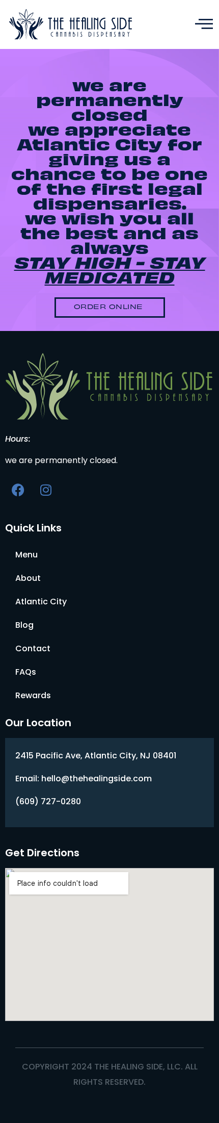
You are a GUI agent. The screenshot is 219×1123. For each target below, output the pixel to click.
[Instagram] (46, 489)
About (28, 578)
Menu (26, 554)
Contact (32, 648)
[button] (109, 307)
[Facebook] (18, 489)
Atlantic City (41, 601)
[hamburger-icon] (202, 24)
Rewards (33, 695)
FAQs (25, 672)
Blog (24, 625)
